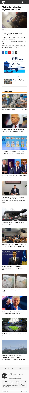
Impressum (22, 368)
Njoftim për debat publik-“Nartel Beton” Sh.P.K (18, 81)
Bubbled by (23, 391)
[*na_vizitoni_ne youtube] (12, 368)
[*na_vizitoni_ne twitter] (5, 368)
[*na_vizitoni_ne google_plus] (9, 368)
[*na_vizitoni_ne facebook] (2, 368)
